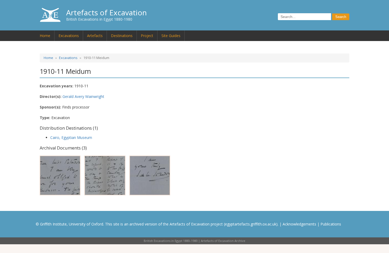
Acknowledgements (299, 224)
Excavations (68, 35)
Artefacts (95, 35)
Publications (330, 224)
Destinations (122, 35)
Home (45, 35)
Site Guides (170, 35)
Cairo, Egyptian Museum (71, 137)
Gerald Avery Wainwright (83, 96)
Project (147, 35)
